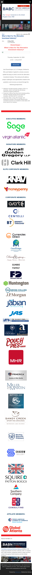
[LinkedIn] (29, 22)
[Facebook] (22, 22)
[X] (25, 22)
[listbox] (23, 34)
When (3, 41)
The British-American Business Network (11, 549)
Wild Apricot (18, 572)
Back (3, 34)
